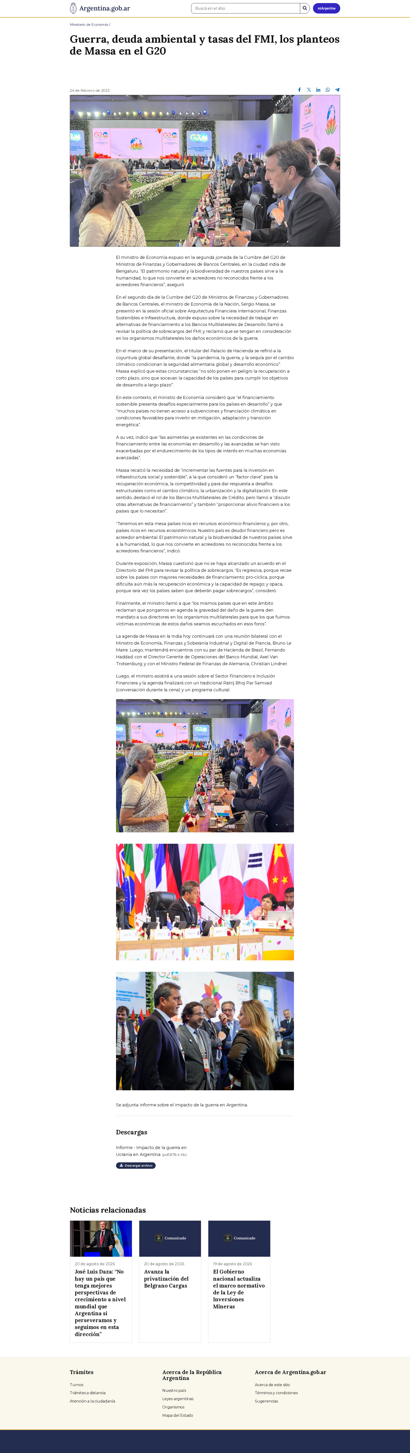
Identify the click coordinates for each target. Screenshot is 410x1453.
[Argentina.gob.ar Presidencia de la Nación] (100, 8)
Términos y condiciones (276, 1393)
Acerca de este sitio (272, 1385)
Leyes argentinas (177, 1399)
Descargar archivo (138, 1165)
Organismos (173, 1407)
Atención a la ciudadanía (92, 1401)
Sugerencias (266, 1401)
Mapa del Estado (177, 1415)
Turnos (76, 1385)
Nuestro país (174, 1390)
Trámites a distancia (88, 1393)
